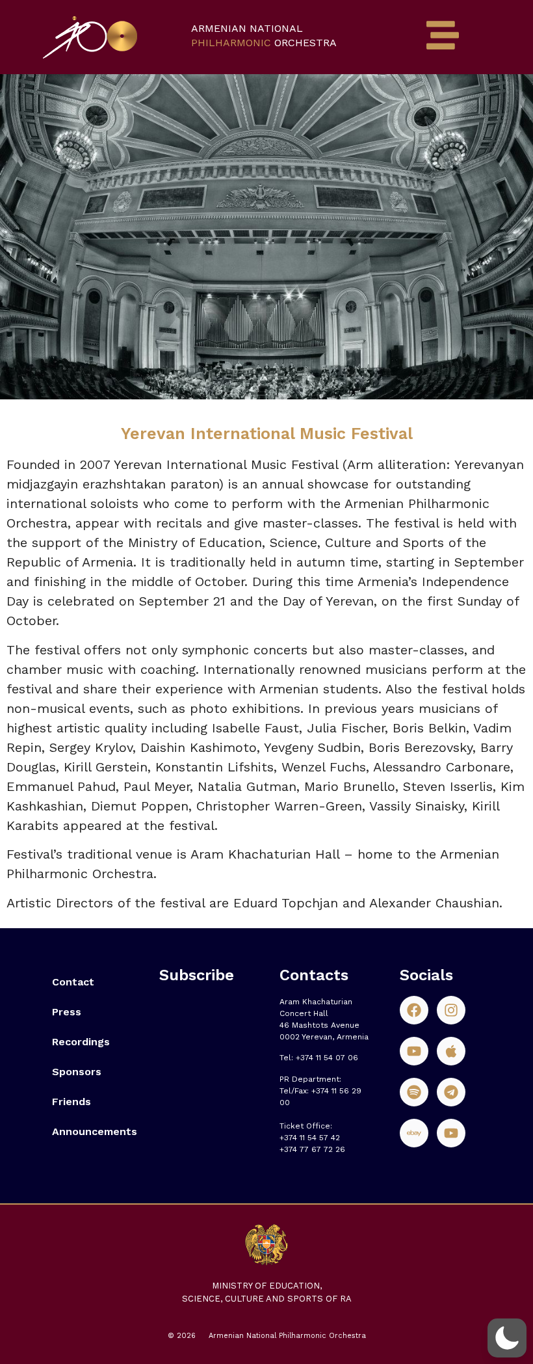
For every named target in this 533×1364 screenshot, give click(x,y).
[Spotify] (414, 1092)
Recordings (81, 1042)
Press (66, 1012)
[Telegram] (451, 1092)
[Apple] (451, 1051)
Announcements (92, 1131)
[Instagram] (451, 1010)
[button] (507, 1337)
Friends (71, 1101)
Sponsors (76, 1071)
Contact (73, 982)
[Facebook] (414, 1010)
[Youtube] (414, 1051)
